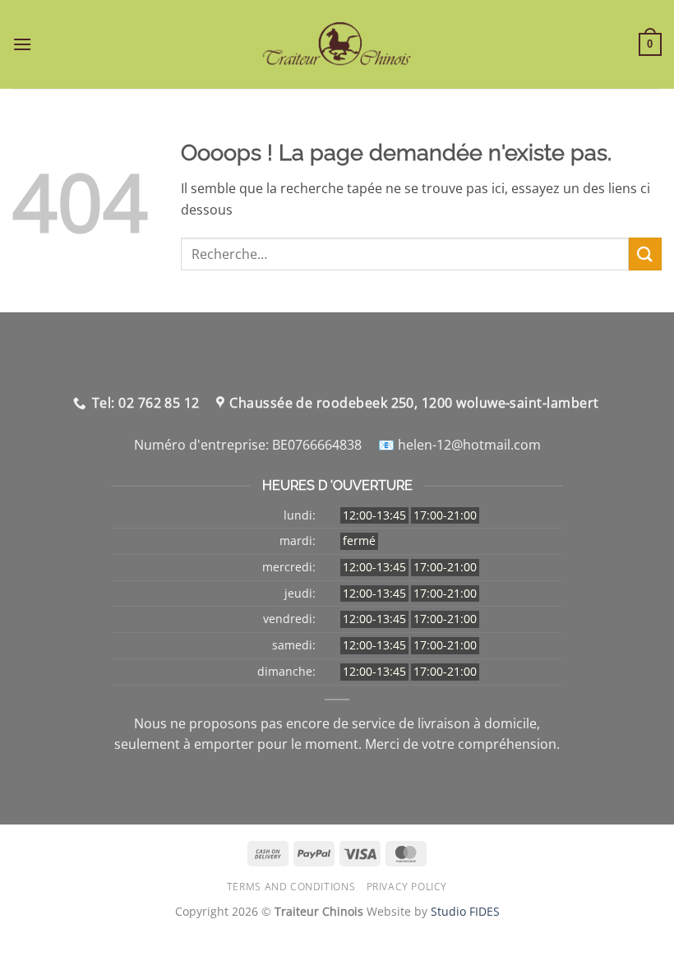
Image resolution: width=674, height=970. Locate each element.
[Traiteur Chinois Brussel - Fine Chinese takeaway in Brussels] (337, 44)
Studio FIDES (465, 911)
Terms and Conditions (291, 887)
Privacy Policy (407, 887)
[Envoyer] (645, 254)
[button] (22, 44)
